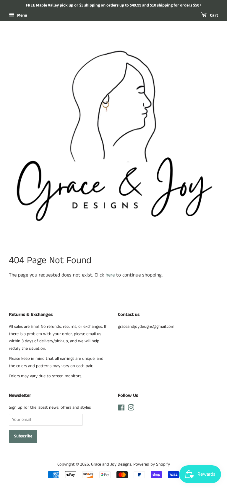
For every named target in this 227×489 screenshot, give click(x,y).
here (110, 275)
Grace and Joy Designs (111, 464)
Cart (213, 15)
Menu (21, 15)
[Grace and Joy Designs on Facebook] (121, 409)
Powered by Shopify (151, 464)
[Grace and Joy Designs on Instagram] (131, 409)
